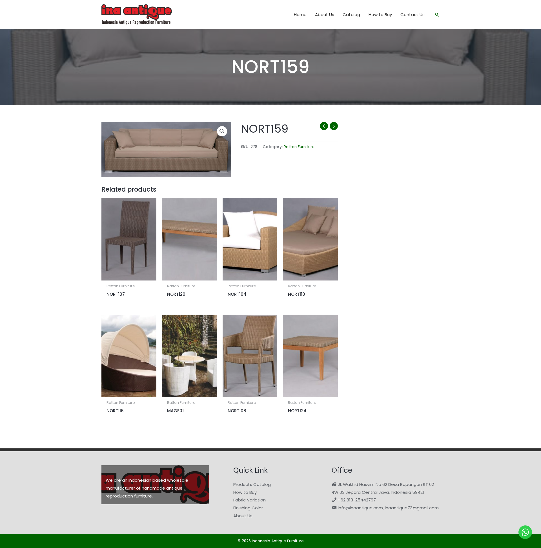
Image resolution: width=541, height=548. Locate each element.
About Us (242, 516)
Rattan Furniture (299, 147)
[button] (437, 14)
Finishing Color (248, 508)
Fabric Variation (249, 500)
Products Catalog (252, 484)
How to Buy (245, 492)
